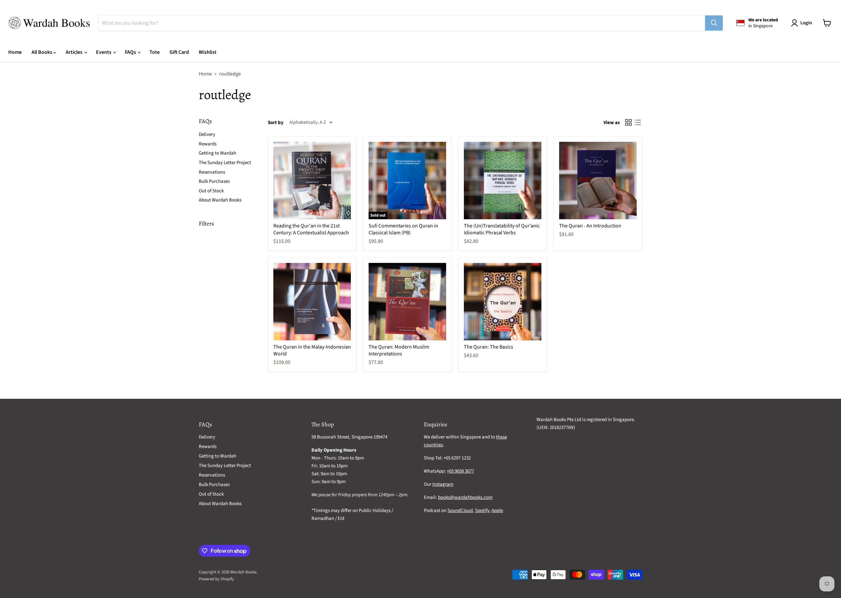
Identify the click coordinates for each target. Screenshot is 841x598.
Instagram (442, 484)
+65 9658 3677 (460, 471)
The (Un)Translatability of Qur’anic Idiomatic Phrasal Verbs (502, 229)
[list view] (637, 122)
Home (15, 52)
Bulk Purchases (214, 181)
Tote (154, 52)
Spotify (482, 510)
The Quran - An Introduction (590, 225)
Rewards (207, 143)
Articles (74, 52)
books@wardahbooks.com (465, 497)
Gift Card (179, 52)
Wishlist (207, 52)
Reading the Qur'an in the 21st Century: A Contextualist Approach (311, 229)
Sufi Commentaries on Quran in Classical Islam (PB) (403, 229)
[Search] (714, 23)
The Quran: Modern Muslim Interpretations (399, 350)
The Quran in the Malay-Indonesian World (312, 350)
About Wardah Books (220, 200)
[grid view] (628, 122)
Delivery (207, 134)
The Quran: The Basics (488, 347)
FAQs (131, 52)
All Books (42, 52)
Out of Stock (211, 190)
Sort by (276, 122)
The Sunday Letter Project (225, 162)
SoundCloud (460, 510)
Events (104, 52)
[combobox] (402, 23)
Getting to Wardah (217, 153)
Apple (497, 510)
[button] (803, 23)
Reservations (212, 172)
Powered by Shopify (216, 579)
